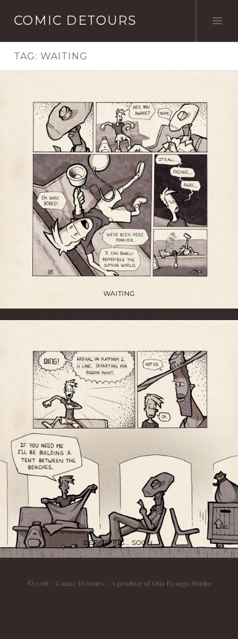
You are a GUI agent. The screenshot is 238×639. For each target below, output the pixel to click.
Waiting (119, 294)
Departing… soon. (118, 543)
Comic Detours (75, 20)
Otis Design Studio (181, 583)
